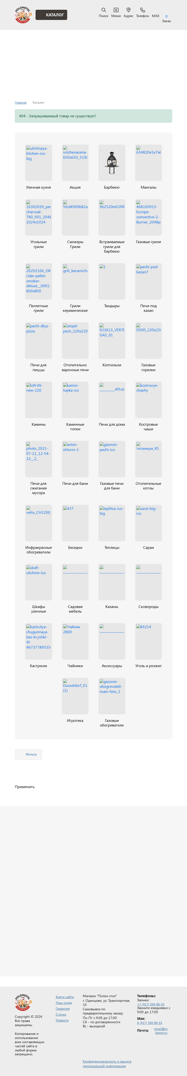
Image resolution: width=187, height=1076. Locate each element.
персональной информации (104, 1066)
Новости (62, 1020)
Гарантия (63, 1008)
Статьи (61, 1014)
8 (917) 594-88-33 (149, 1023)
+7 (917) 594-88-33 (150, 1004)
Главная (21, 102)
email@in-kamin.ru (161, 1030)
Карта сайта (65, 996)
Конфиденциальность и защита (107, 1061)
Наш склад (64, 1002)
